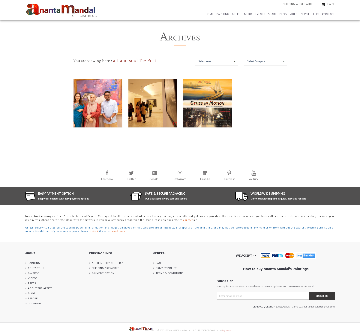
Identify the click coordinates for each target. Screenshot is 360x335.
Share (272, 14)
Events (260, 14)
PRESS (32, 283)
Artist (236, 14)
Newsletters (310, 14)
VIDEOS (33, 278)
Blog (283, 14)
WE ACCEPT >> (246, 255)
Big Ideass (226, 330)
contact (188, 219)
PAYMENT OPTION (103, 273)
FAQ (158, 262)
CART (331, 4)
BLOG (31, 293)
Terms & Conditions (170, 273)
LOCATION (34, 303)
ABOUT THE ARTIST (40, 288)
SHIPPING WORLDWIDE (298, 3)
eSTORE (33, 298)
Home (209, 14)
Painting (222, 14)
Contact (328, 14)
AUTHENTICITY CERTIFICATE (109, 262)
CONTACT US (36, 268)
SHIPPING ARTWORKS (105, 268)
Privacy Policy (166, 268)
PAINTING (34, 262)
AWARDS (33, 273)
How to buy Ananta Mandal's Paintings (275, 269)
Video (294, 14)
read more (118, 231)
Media (248, 14)
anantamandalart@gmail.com (318, 306)
